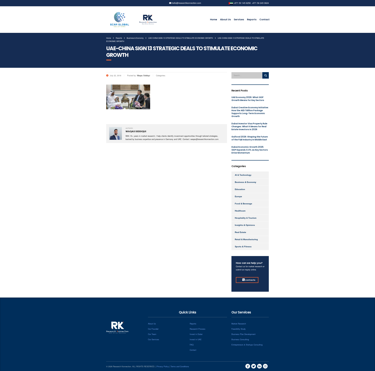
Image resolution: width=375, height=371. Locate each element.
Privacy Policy (163, 366)
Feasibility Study (238, 328)
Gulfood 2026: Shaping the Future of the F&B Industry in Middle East (249, 138)
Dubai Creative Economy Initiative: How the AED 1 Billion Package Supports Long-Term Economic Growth (250, 112)
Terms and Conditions (180, 366)
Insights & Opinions (245, 225)
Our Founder (153, 328)
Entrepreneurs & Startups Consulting (246, 344)
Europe (238, 196)
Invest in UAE (196, 339)
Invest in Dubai (196, 334)
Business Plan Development (243, 334)
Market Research (238, 323)
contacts (250, 280)
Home (213, 19)
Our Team (152, 334)
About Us (225, 19)
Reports (251, 19)
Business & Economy (245, 182)
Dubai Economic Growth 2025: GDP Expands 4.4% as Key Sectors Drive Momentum (249, 149)
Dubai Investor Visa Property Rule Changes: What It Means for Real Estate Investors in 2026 (249, 126)
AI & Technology (243, 175)
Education (240, 189)
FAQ (192, 344)
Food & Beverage (243, 203)
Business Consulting (240, 339)
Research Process (197, 328)
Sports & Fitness (243, 246)
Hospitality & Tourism (245, 218)
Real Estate (240, 232)
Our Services (153, 339)
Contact (264, 19)
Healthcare (240, 211)
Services (239, 19)
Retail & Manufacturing (246, 239)
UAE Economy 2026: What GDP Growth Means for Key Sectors (247, 99)
